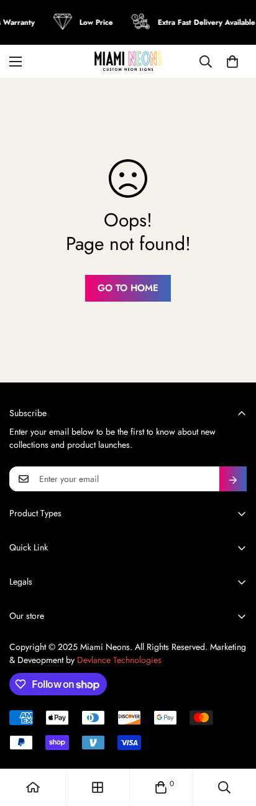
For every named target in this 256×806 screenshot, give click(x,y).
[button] (232, 61)
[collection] (97, 787)
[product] (32, 787)
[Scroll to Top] (233, 740)
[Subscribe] (233, 478)
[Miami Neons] (128, 61)
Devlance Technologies (119, 660)
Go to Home (128, 288)
